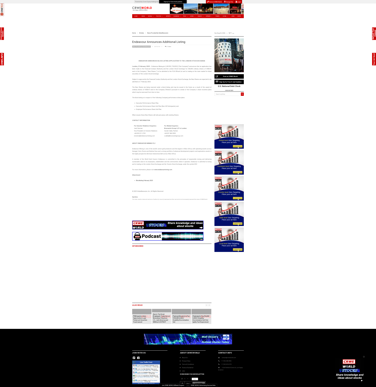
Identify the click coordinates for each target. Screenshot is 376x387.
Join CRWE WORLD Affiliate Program (173, 385)
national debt (229, 90)
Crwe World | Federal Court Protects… (145, 373)
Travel (217, 16)
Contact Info (225, 353)
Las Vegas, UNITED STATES (140, 10)
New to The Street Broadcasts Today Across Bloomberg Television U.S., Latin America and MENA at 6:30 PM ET (161, 318)
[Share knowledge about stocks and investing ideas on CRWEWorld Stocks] (167, 225)
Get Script (140, 383)
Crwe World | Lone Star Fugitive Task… (142, 370)
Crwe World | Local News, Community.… (143, 366)
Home (136, 16)
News (143, 16)
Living (192, 16)
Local (224, 16)
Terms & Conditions (188, 364)
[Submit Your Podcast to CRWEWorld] (167, 236)
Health (200, 16)
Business (176, 16)
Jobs (232, 16)
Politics (158, 16)
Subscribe (198, 383)
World (150, 16)
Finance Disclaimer (187, 367)
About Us (185, 357)
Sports (168, 16)
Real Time (145, 383)
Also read (137, 305)
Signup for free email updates (173, 1)
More (239, 16)
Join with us (139, 353)
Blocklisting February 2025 (144, 180)
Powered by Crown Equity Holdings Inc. (147, 1)
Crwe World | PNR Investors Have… (145, 377)
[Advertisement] (168, 212)
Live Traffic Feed (146, 362)
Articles (141, 33)
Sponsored (137, 246)
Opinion (208, 16)
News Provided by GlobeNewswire (157, 33)
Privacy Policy (186, 361)
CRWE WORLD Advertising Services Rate (203, 385)
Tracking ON (151, 383)
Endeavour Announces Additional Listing (158, 42)
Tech (184, 16)
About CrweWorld (190, 353)
